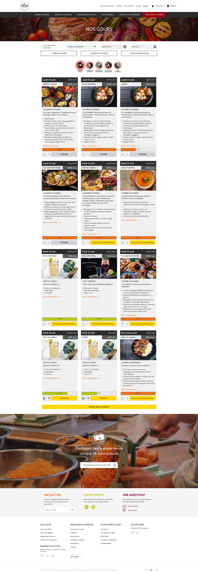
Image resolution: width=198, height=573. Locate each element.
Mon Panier (105, 536)
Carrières (119, 6)
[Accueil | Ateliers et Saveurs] (25, 6)
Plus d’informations (50, 146)
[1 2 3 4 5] (46, 398)
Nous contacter (133, 506)
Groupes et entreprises (129, 15)
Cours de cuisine (42, 15)
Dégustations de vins (86, 15)
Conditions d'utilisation (109, 540)
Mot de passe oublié (108, 533)
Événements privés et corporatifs (97, 465)
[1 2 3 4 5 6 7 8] (125, 154)
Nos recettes (75, 536)
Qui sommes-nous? (77, 529)
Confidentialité (106, 543)
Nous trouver (132, 510)
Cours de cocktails (63, 15)
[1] (46, 154)
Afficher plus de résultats (99, 407)
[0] (86, 154)
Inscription (104, 529)
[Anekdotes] (157, 570)
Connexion (158, 6)
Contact (138, 6)
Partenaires (74, 543)
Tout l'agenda (107, 15)
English (145, 6)
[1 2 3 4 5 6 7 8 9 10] (86, 398)
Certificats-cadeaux (154, 15)
